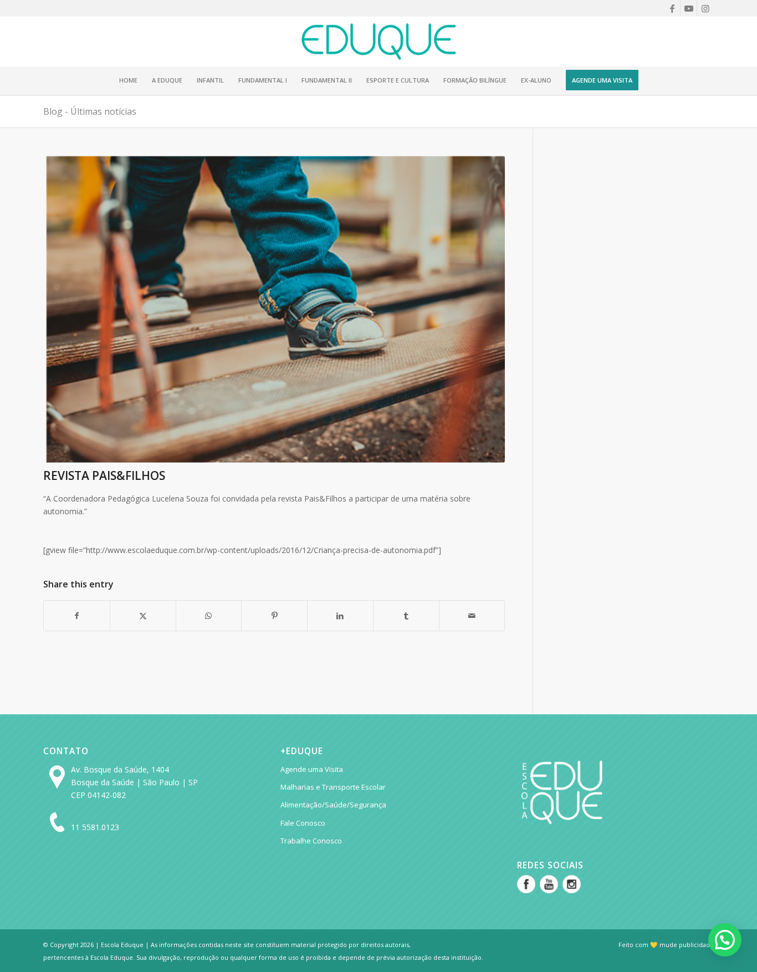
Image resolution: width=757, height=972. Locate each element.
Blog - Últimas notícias (89, 111)
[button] (724, 939)
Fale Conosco (302, 823)
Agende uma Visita (311, 769)
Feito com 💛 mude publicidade (666, 944)
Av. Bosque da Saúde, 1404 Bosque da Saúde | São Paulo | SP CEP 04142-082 (134, 782)
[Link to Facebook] (672, 8)
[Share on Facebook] (77, 616)
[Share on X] (143, 616)
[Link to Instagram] (705, 8)
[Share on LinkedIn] (340, 616)
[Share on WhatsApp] (209, 616)
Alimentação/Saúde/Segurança (333, 805)
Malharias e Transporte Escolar (333, 787)
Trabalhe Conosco (311, 841)
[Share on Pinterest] (274, 616)
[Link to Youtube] (689, 8)
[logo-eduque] (378, 41)
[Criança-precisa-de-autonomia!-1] (274, 309)
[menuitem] (128, 80)
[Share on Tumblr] (406, 616)
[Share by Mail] (472, 616)
